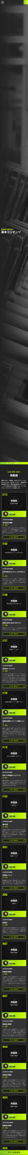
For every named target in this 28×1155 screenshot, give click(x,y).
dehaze (26, 2)
